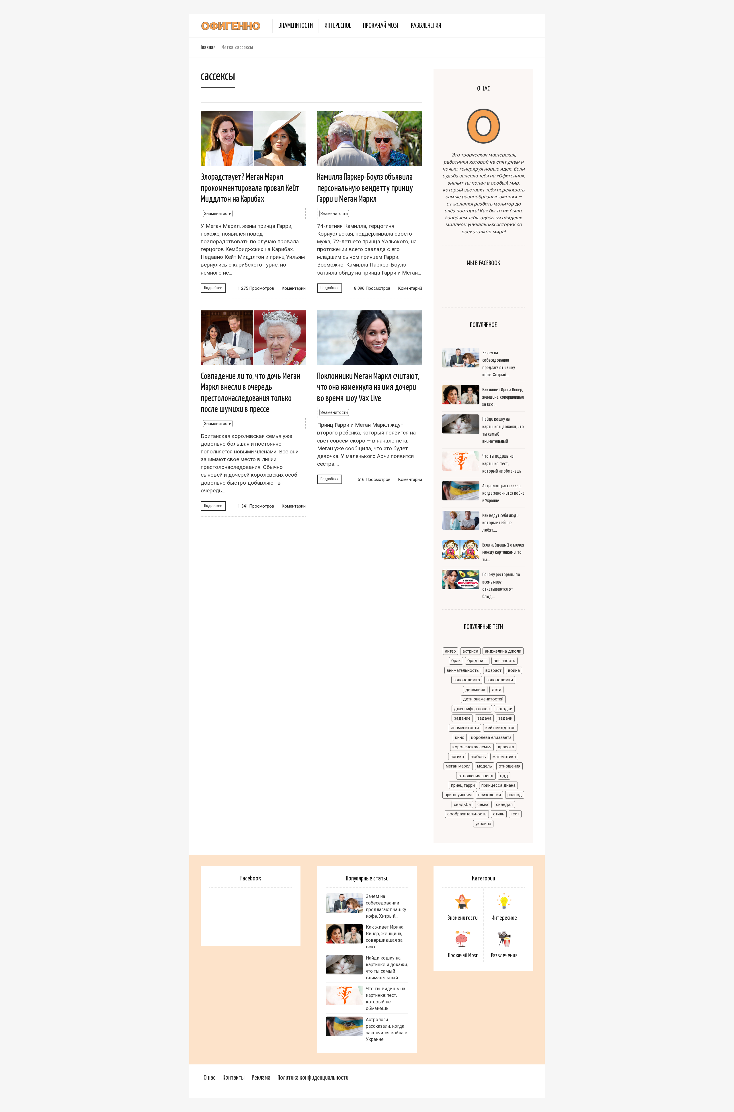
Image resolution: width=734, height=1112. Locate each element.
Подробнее (213, 288)
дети (496, 689)
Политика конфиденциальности (313, 1077)
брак (456, 660)
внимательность (463, 670)
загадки (504, 708)
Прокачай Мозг (381, 26)
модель (484, 766)
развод (514, 794)
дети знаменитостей (483, 699)
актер (450, 651)
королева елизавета (491, 737)
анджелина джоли (503, 651)
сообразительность (467, 814)
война (514, 670)
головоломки (500, 679)
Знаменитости (295, 26)
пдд (504, 775)
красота (506, 746)
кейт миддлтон (500, 727)
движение (475, 689)
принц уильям (458, 794)
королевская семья (471, 746)
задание (462, 718)
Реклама (261, 1077)
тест (515, 814)
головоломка (467, 679)
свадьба (462, 804)
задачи (505, 718)
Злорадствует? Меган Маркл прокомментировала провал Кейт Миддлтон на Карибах (250, 188)
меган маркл (458, 766)
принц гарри (463, 785)
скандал (504, 804)
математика (504, 756)
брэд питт (477, 660)
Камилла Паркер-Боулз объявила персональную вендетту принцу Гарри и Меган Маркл (365, 188)
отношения (509, 766)
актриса (470, 651)
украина (483, 823)
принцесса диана (498, 785)
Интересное (338, 26)
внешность (504, 660)
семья (483, 804)
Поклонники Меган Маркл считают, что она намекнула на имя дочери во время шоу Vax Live (368, 387)
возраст (493, 670)
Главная (208, 47)
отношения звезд (475, 775)
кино (459, 737)
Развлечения (426, 26)
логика (457, 756)
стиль (498, 814)
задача (484, 718)
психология (489, 794)
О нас (209, 1077)
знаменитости (465, 727)
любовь (478, 756)
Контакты (233, 1077)
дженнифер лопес (472, 708)
